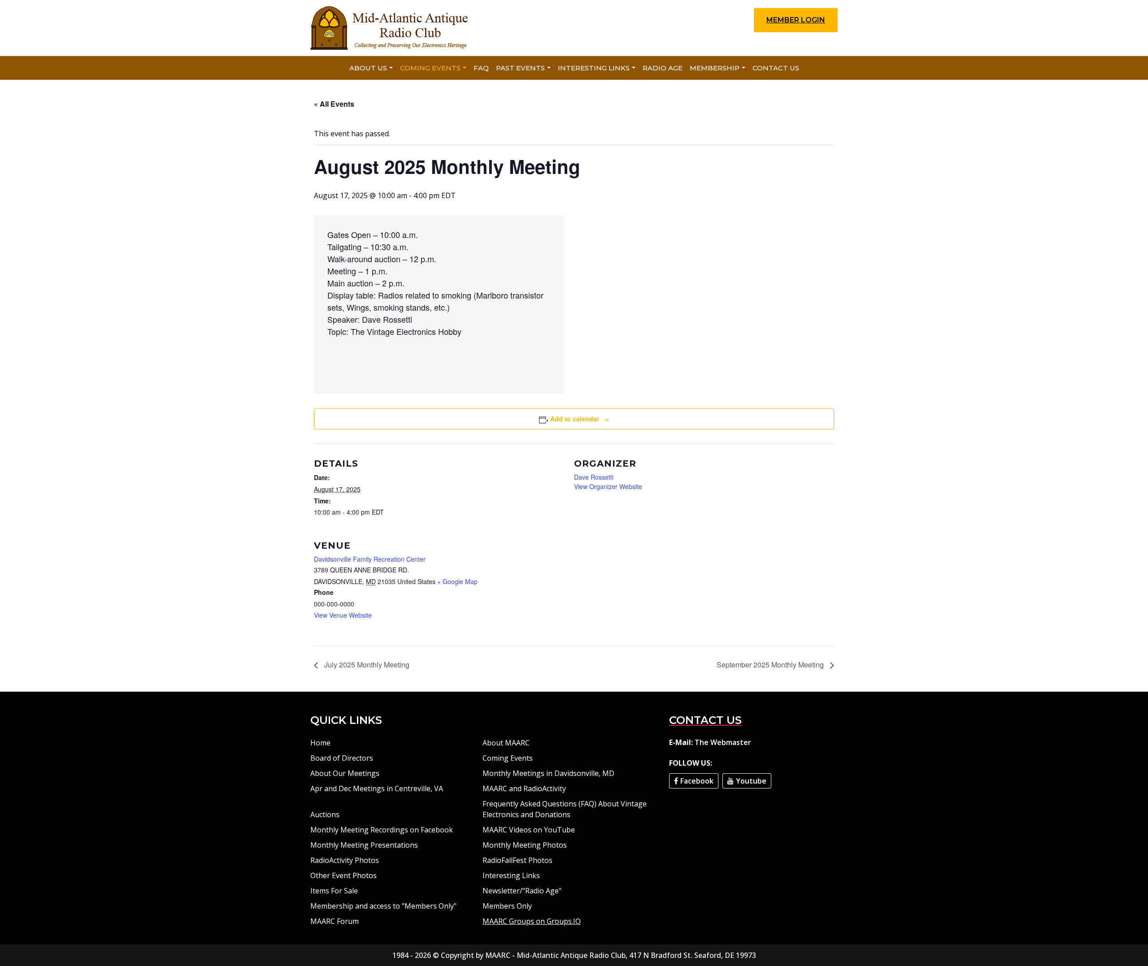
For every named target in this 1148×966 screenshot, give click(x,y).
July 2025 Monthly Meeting (365, 664)
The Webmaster (723, 742)
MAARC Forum (334, 921)
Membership (714, 68)
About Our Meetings (344, 773)
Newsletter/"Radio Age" (522, 891)
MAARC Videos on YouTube (529, 830)
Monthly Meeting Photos (525, 845)
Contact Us (775, 68)
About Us (368, 68)
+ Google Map (457, 581)
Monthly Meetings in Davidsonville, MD (548, 773)
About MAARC (506, 743)
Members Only (507, 906)
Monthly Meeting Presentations (364, 845)
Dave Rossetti (593, 476)
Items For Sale (334, 891)
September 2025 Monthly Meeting (771, 664)
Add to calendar (574, 418)
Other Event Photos (343, 875)
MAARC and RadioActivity (524, 788)
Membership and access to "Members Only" (383, 906)
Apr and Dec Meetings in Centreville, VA (376, 788)
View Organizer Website (608, 486)
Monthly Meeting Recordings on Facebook (381, 830)
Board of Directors (341, 758)
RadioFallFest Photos (517, 860)
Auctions (324, 814)
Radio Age (663, 68)
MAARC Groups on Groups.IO (532, 921)
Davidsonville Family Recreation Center (370, 558)
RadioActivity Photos (344, 860)
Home (320, 743)
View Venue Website (343, 615)
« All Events (334, 104)
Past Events (520, 68)
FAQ (481, 68)
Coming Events (430, 68)
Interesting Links (594, 68)
